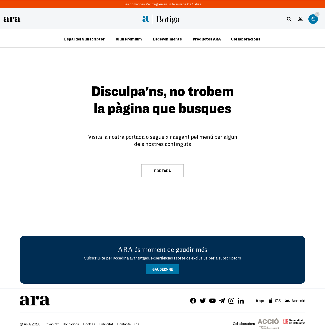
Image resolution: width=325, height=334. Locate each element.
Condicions (71, 324)
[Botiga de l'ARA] (12, 18)
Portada (162, 171)
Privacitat (52, 324)
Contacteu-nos (128, 324)
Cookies (89, 324)
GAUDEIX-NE (162, 269)
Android (298, 300)
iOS (278, 300)
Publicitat (106, 324)
